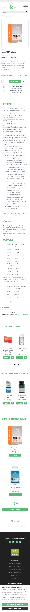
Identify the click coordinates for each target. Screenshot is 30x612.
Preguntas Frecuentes (15, 563)
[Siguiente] (19, 364)
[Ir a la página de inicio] (2, 16)
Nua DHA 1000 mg (15, 487)
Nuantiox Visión (21, 348)
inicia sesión (18, 314)
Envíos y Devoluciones (15, 566)
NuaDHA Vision (15, 447)
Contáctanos (15, 578)
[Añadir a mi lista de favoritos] (23, 81)
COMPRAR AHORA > (15, 509)
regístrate (25, 314)
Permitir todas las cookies (15, 605)
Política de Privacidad (15, 572)
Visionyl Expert (22, 395)
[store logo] (13, 7)
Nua (2, 50)
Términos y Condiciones (15, 569)
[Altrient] (15, 521)
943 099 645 (25, 6)
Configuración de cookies (15, 609)
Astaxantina (8, 395)
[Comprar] (12, 357)
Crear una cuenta (19, 0)
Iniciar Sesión (11, 0)
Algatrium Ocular (8, 348)
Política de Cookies (15, 575)
